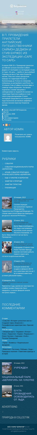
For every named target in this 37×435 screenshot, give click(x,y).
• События (6, 321)
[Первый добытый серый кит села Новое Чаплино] (7, 247)
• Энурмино (19, 332)
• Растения (15, 349)
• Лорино (19, 334)
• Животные (6, 349)
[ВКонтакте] (3, 125)
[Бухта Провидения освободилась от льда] (7, 226)
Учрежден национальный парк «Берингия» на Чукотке (24, 201)
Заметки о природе (13, 181)
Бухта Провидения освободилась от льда (23, 223)
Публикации (10, 188)
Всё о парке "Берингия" (16, 427)
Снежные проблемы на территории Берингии (23, 264)
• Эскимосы (12, 343)
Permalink (7, 120)
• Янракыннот (28, 334)
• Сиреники (18, 336)
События (5, 112)
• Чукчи (4, 343)
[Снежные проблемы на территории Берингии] (7, 267)
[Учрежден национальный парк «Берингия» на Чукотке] (7, 203)
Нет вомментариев (11, 118)
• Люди (29, 349)
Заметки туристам (13, 184)
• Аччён (25, 336)
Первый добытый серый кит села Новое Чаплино (23, 244)
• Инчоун (27, 332)
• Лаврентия (11, 334)
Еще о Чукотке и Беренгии (16, 178)
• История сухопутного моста (20, 321)
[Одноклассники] (6, 125)
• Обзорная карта (8, 332)
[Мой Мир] (9, 125)
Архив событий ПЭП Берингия (15, 110)
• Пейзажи (23, 349)
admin (6, 116)
